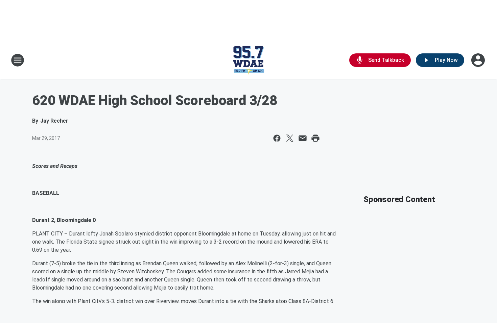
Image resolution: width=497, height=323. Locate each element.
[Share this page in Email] (302, 138)
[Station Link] (248, 60)
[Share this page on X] (289, 138)
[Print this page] (315, 138)
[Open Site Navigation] (17, 60)
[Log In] (478, 60)
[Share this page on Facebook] (277, 138)
